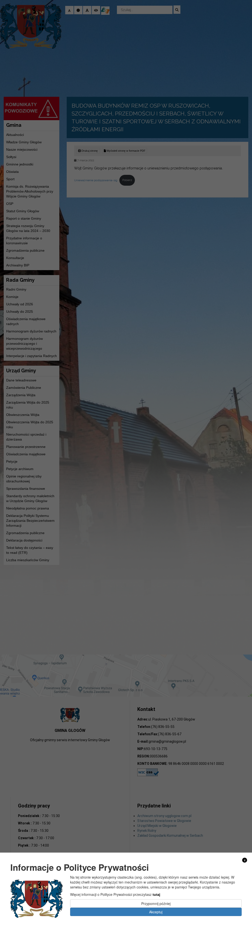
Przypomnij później (156, 903)
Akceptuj (155, 911)
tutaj (156, 894)
